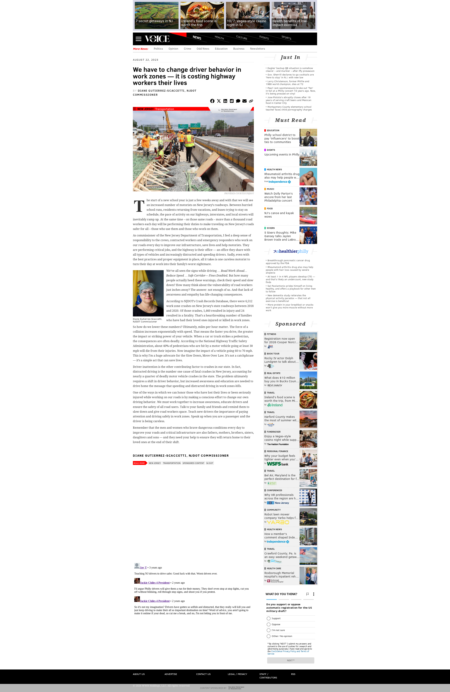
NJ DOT (209, 463)
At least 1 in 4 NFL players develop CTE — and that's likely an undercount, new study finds (290, 279)
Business (239, 48)
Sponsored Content (193, 463)
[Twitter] (219, 101)
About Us (139, 674)
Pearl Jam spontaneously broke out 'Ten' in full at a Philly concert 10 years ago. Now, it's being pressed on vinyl (291, 90)
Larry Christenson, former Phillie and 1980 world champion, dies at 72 (287, 83)
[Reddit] (231, 101)
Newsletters (257, 48)
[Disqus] (193, 514)
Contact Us (203, 674)
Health (219, 37)
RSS (293, 674)
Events (264, 37)
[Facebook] (212, 101)
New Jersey (145, 109)
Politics (158, 48)
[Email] (244, 101)
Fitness (271, 334)
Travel (271, 392)
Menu (138, 39)
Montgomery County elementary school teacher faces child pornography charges (289, 108)
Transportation (164, 109)
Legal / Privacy (237, 674)
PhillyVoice (157, 38)
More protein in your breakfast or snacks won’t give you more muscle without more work (289, 307)
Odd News (203, 48)
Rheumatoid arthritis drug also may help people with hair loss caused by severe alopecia (289, 269)
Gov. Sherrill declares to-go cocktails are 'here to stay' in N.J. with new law (290, 76)
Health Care (274, 568)
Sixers (271, 228)
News (197, 37)
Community (274, 509)
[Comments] (238, 101)
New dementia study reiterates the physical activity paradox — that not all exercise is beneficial (288, 298)
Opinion (173, 48)
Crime (187, 48)
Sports (286, 37)
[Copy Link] (251, 101)
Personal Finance (277, 451)
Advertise (171, 674)
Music (270, 189)
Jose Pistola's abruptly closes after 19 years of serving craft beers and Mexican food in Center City (288, 100)
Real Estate (273, 373)
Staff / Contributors (268, 675)
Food (270, 208)
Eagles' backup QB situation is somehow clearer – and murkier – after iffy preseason (290, 69)
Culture (241, 37)
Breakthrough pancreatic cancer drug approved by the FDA (288, 262)
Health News (274, 169)
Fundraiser (274, 431)
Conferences (274, 490)
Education (221, 48)
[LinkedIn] (225, 101)
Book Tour (273, 353)
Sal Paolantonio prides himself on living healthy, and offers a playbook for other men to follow (291, 288)
